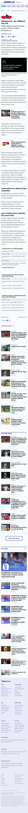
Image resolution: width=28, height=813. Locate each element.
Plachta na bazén (7, 751)
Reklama (3, 783)
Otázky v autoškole (18, 730)
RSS (2, 776)
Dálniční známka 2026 (19, 725)
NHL (2, 713)
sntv (5, 76)
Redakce (3, 774)
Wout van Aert (17, 693)
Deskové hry (8, 765)
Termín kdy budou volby (6, 692)
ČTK (2, 33)
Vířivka (18, 753)
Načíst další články (14, 538)
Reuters (2, 794)
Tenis (18, 6)
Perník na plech (18, 713)
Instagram (3, 780)
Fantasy (4, 6)
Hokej (13, 6)
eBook (4, 36)
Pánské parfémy (4, 767)
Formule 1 (3, 712)
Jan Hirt (16, 690)
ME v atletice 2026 (5, 710)
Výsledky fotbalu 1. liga (5, 706)
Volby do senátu (4, 693)
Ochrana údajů (18, 776)
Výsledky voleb (4, 690)
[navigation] (2, 2)
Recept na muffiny (18, 706)
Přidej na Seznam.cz (5, 785)
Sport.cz (6, 33)
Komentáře (4, 548)
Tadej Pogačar (17, 692)
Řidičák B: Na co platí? (19, 728)
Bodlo (12, 406)
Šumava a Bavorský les (5, 726)
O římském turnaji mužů (8, 267)
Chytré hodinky (19, 765)
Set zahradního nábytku (6, 753)
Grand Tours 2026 (18, 695)
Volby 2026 (3, 687)
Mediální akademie (18, 780)
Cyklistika (13, 392)
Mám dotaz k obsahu (19, 778)
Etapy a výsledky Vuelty (19, 688)
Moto (22, 6)
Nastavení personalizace (19, 783)
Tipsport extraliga (4, 708)
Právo (9, 33)
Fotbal (9, 6)
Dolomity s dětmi (4, 732)
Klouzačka (23, 751)
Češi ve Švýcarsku (4, 728)
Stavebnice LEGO (11, 763)
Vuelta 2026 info (18, 687)
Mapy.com (3, 739)
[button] (5, 113)
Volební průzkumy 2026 (6, 688)
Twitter (2, 781)
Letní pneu (3, 765)
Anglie (12, 418)
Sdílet (10, 36)
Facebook (3, 778)
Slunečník (19, 751)
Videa (12, 110)
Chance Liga (14, 344)
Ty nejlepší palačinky (19, 705)
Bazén (2, 751)
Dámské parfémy (19, 763)
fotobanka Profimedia (9, 794)
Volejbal (13, 498)
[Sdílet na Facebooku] (7, 320)
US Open (13, 354)
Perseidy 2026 (16, 739)
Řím (14, 326)
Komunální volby (4, 695)
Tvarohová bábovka (19, 710)
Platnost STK (17, 732)
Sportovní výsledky (15, 370)
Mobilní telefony (4, 763)
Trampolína (14, 751)
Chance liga (3, 705)
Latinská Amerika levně (6, 730)
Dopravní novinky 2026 (19, 726)
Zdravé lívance (18, 708)
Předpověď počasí (9, 739)
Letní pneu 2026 (18, 723)
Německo (13, 524)
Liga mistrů (13, 331)
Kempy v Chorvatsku (5, 723)
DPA (24, 792)
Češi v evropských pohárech (6, 741)
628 (15, 36)
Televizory (14, 765)
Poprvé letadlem (4, 725)
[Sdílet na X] (9, 320)
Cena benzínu (22, 739)
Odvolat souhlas (18, 781)
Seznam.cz (19, 2)
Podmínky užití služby (19, 774)
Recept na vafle (18, 712)
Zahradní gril (14, 753)
